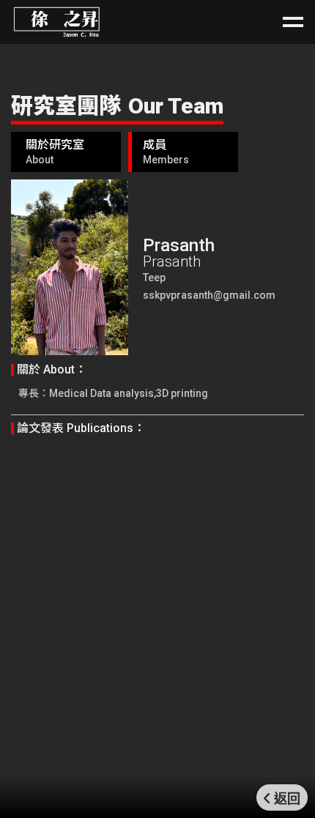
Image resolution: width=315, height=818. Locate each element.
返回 (287, 799)
